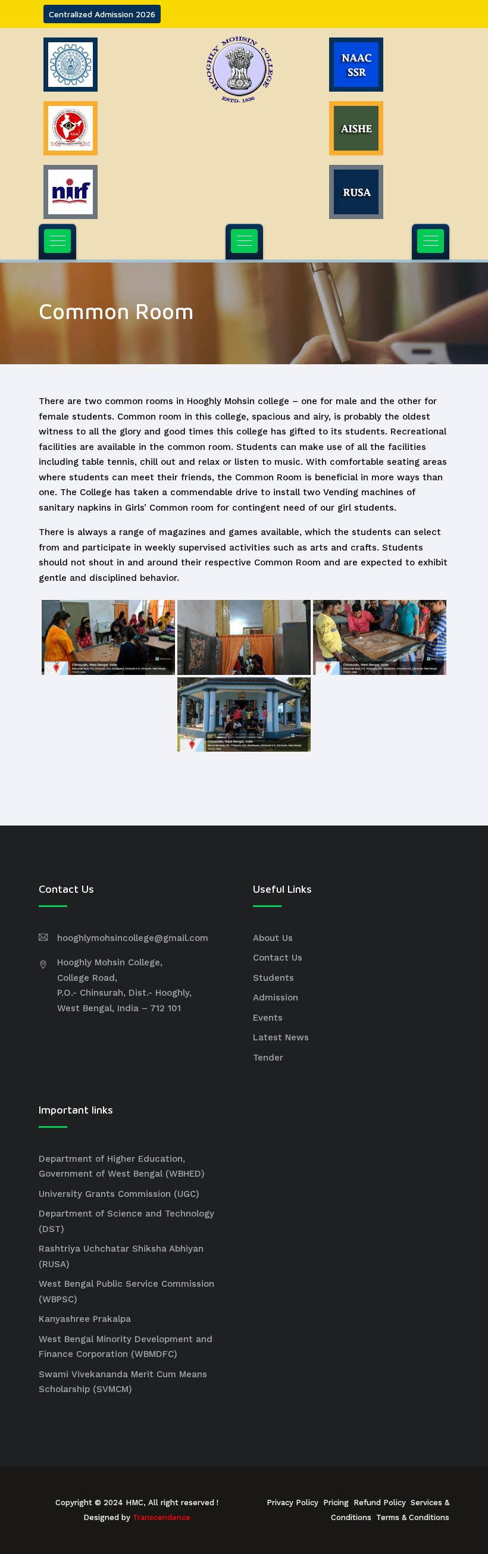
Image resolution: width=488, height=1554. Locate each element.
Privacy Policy (292, 1502)
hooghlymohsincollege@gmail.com (132, 938)
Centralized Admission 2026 (102, 14)
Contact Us (277, 957)
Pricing (336, 1502)
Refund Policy (380, 1502)
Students (273, 978)
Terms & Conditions (412, 1517)
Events (268, 1017)
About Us (273, 938)
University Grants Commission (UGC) (119, 1194)
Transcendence (161, 1517)
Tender (268, 1057)
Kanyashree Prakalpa (85, 1319)
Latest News (281, 1037)
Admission (275, 997)
